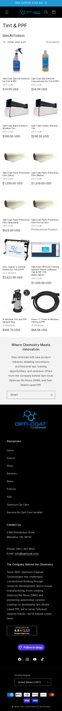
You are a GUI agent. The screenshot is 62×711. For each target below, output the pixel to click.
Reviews (12, 473)
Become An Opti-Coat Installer (25, 512)
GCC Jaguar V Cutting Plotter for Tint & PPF (14, 268)
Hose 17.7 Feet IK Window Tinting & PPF (44, 320)
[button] (7, 12)
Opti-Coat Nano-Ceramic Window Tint (15, 127)
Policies (11, 489)
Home (10, 450)
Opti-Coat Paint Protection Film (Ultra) (16, 174)
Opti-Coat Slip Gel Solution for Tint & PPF (16, 80)
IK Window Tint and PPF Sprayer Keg (15, 320)
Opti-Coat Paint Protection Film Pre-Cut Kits (45, 221)
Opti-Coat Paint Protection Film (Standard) (16, 221)
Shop (10, 466)
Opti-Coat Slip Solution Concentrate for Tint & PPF (45, 80)
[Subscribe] (51, 395)
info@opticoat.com (27, 553)
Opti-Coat (24, 707)
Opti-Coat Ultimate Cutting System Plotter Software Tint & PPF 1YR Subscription (45, 271)
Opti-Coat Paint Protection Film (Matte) (45, 174)
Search (11, 458)
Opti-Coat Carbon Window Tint (44, 127)
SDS (9, 497)
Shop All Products (14, 35)
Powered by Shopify (40, 707)
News (10, 481)
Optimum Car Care (18, 504)
